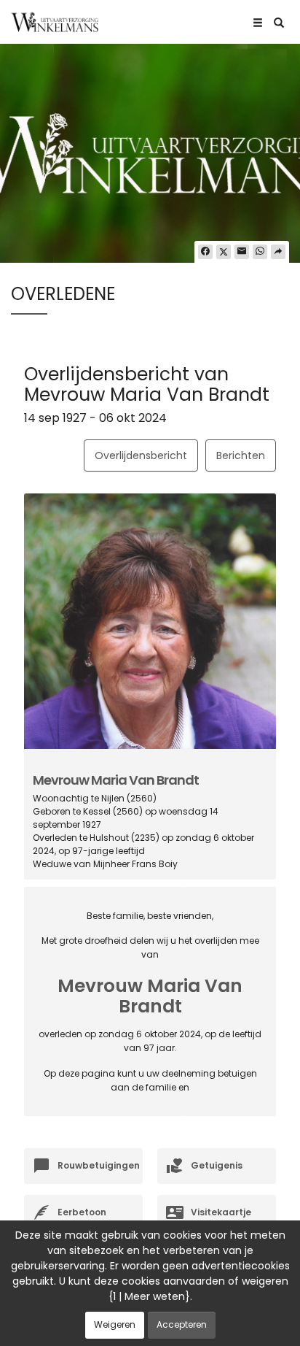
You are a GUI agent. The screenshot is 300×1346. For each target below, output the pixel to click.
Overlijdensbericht (141, 455)
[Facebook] (205, 252)
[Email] (241, 252)
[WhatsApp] (260, 252)
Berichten (240, 455)
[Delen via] (278, 252)
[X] (223, 252)
